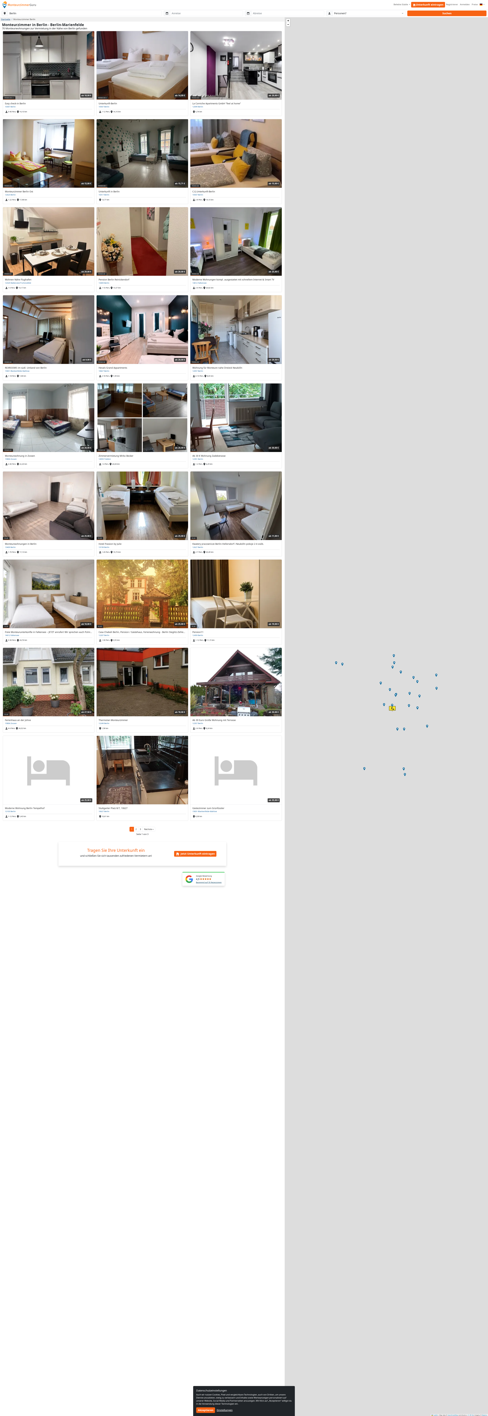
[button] (148, 829)
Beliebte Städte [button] (401, 4)
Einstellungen (225, 1410)
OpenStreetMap (452, 1415)
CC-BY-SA (471, 1415)
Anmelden (465, 4)
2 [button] (136, 829)
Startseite (5, 19)
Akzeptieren (205, 1410)
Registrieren (452, 4)
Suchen (447, 13)
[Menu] (482, 4)
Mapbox (484, 1415)
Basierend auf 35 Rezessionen (209, 882)
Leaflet (435, 1415)
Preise (475, 4)
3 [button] (140, 829)
